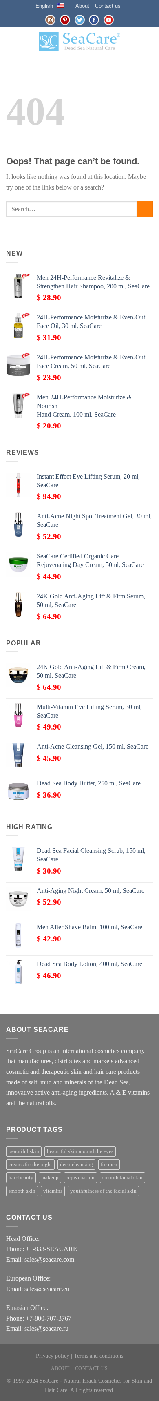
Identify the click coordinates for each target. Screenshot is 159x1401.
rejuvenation (80, 1177)
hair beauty (21, 1177)
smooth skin (22, 1191)
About (82, 6)
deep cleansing (76, 1164)
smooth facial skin (122, 1177)
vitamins (52, 1191)
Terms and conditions (98, 1355)
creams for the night (30, 1164)
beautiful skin (24, 1151)
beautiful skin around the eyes (80, 1151)
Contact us (108, 6)
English (44, 6)
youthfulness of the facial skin (103, 1191)
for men (109, 1164)
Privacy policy (52, 1355)
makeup (50, 1177)
